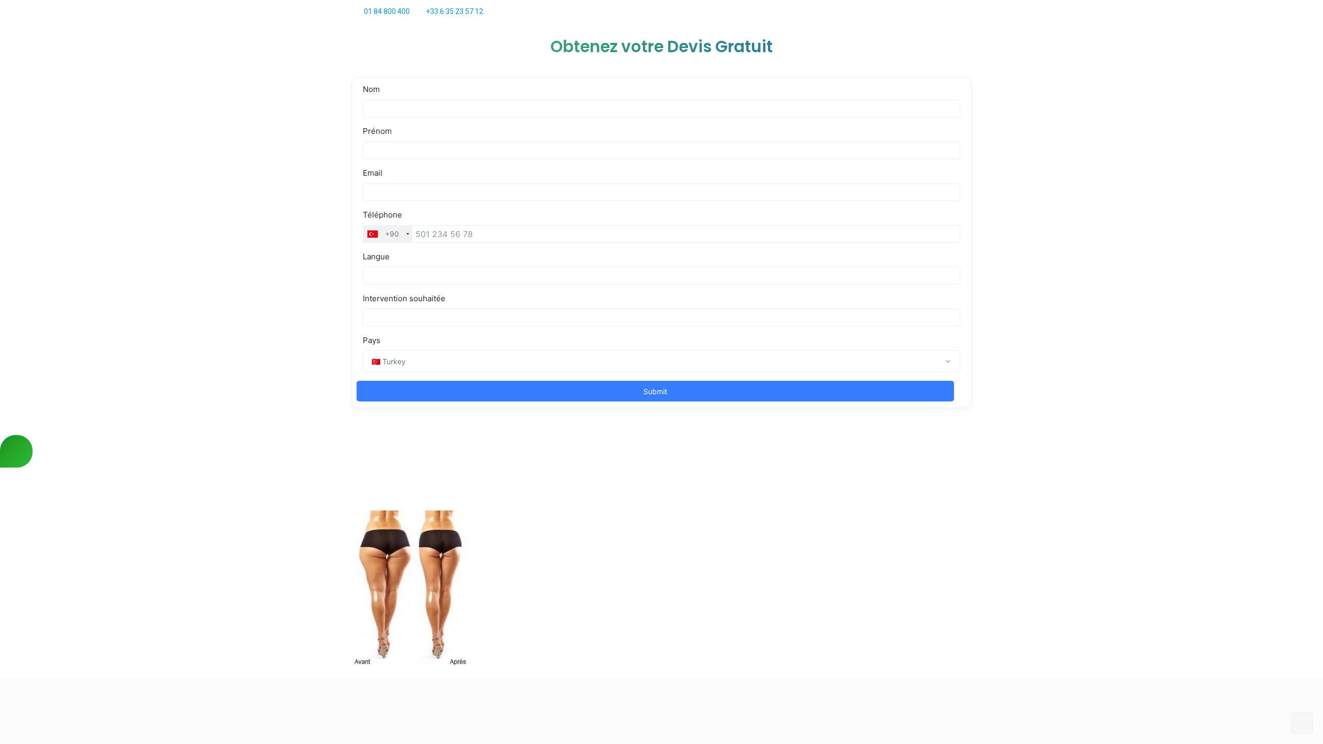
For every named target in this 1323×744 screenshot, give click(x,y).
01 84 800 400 (387, 11)
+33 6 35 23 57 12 (454, 11)
